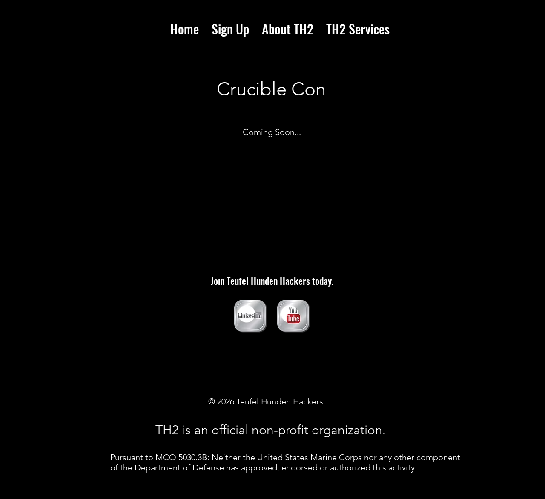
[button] (358, 29)
